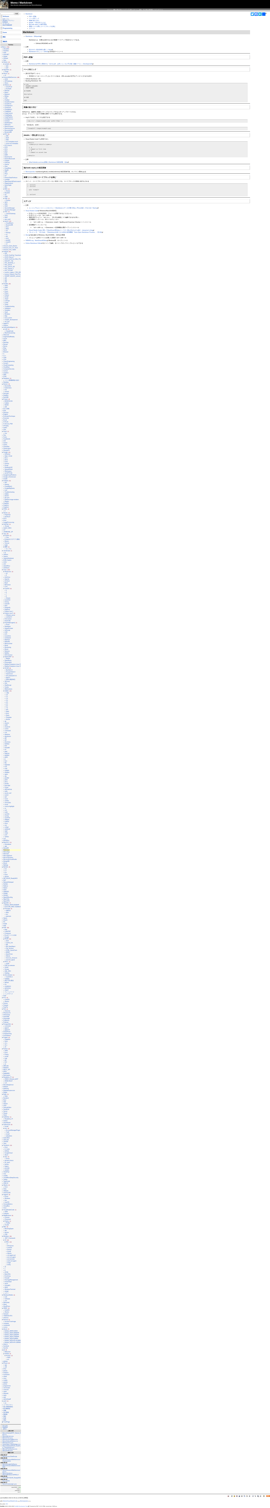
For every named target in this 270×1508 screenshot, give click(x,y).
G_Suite (7, 1149)
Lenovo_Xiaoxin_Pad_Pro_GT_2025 (13, 274)
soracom (6, 1389)
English (5, 414)
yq (5, 1403)
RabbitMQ (6, 1073)
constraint (8, 1026)
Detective (7, 124)
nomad (7, 391)
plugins (7, 501)
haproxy (7, 753)
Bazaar (5, 344)
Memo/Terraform (7, 1473)
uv (5, 1064)
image (6, 71)
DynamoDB (8, 132)
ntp (6, 776)
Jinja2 (6, 299)
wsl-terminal (10, 1259)
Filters (6, 293)
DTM (4, 376)
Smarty (7, 969)
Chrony (7, 602)
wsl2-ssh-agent (11, 1261)
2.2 (7, 696)
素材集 (5, 1414)
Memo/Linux (7, 1442)
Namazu (7, 651)
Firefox (8, 1221)
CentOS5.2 (9, 977)
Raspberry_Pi (8, 1077)
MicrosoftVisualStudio (10, 859)
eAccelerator (9, 975)
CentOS (8, 588)
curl (6, 732)
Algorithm (7, 69)
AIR (6, 253)
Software (6, 16)
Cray (7, 537)
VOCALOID (6, 1192)
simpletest (8, 986)
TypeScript (6, 1181)
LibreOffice (6, 566)
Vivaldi (7, 1225)
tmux (6, 823)
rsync (6, 799)
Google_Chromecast (9, 477)
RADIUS (6, 1067)
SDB (6, 196)
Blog (4, 348)
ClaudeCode (9, 331)
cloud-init (7, 727)
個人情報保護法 (8, 1406)
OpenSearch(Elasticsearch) (13, 181)
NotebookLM (8, 467)
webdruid (7, 829)
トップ (109, 9)
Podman (5, 1022)
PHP (6, 927)
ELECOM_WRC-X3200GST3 (13, 906)
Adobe (5, 56)
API (6, 482)
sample (8, 64)
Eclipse (8, 535)
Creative (5, 373)
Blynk (5, 350)
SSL (6, 683)
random (7, 1170)
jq (5, 552)
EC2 (7, 134)
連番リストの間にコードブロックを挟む (42, 26)
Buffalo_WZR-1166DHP (12, 1335)
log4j (6, 545)
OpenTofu (6, 899)
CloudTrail (9, 87)
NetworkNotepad (8, 882)
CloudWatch (8, 109)
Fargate (7, 160)
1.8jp (7, 693)
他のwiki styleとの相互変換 (38, 24)
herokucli (7, 516)
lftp (6, 763)
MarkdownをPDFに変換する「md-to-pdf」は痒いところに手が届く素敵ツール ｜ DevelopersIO (60, 64)
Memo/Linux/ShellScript (9, 1456)
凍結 (117, 9)
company (6, 1323)
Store (6, 1283)
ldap (6, 316)
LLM (7, 329)
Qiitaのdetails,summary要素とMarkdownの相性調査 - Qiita (48, 162)
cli (5, 75)
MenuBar (5, 1426)
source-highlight (9, 806)
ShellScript (8, 685)
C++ (4, 355)
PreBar (8, 1223)
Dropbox (5, 395)
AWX (6, 287)
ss (5, 808)
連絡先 (5, 41)
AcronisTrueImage (10, 1321)
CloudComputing (8, 365)
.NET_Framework (10, 1238)
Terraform (7, 1145)
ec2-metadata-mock (12, 141)
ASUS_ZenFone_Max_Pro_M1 (13, 259)
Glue (6, 166)
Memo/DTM (6, 1481)
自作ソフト (5, 19)
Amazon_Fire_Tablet (9, 249)
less (6, 761)
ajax (7, 66)
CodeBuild (8, 111)
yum (6, 835)
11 (5, 1266)
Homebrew (8, 844)
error (7, 238)
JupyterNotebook (8, 558)
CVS (6, 586)
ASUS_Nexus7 (9, 257)
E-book (6, 399)
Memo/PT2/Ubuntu (9, 1449)
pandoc (5, 1382)
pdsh (6, 780)
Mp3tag (5, 865)
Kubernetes (8, 388)
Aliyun (6, 73)
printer (5, 1384)
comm (6, 729)
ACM (6, 79)
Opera (5, 918)
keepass (6, 1372)
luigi (6, 1058)
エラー (7, 1293)
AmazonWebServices (11, 77)
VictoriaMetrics (8, 1204)
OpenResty (8, 660)
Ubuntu (7, 1001)
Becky (5, 346)
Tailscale (6, 1139)
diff (6, 738)
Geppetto (7, 1039)
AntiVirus (7, 577)
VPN (6, 215)
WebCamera (8, 689)
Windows (7, 314)
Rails (6, 1096)
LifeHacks (6, 568)
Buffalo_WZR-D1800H (11, 1338)
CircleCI (5, 363)
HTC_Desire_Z (9, 268)
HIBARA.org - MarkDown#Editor (36, 240)
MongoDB (6, 861)
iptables (7, 755)
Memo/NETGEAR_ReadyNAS (11, 1478)
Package (8, 908)
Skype (5, 1113)
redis (6, 791)
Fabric (5, 427)
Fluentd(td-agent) (11, 622)
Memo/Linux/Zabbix (10, 1439)
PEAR (8, 939)
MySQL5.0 (9, 670)
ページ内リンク (34, 18)
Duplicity (7, 609)
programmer (7, 1386)
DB (7, 944)
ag (5, 721)
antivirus (6, 1317)
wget (6, 831)
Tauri (4, 1143)
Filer (4, 429)
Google (6, 452)
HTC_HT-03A (9, 270)
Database (7, 378)
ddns (7, 912)
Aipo (4, 60)
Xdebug (7, 973)
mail (6, 768)
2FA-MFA (6, 49)
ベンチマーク (9, 994)
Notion (5, 888)
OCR (4, 889)
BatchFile (7, 1274)
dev (6, 1230)
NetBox (7, 653)
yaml (5, 1401)
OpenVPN (6, 901)
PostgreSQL (8, 1024)
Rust (4, 1100)
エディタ (32, 28)
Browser (5, 352)
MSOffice (6, 840)
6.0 (7, 706)
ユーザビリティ (8, 1405)
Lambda (7, 179)
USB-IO (5, 1183)
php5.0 (8, 677)
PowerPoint (6, 1031)
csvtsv (5, 1327)
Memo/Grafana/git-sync (9, 1484)
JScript (7, 526)
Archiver (7, 581)
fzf (5, 749)
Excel (5, 420)
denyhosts (8, 736)
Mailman (7, 639)
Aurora (8, 191)
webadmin (9, 1136)
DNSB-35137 (9, 1081)
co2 (6, 1083)
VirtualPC (7, 1285)
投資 (4, 1418)
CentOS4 (7, 600)
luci (7, 914)
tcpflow (7, 821)
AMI (7, 136)
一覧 (143, 9)
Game (5, 32)
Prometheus (7, 1035)
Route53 (7, 193)
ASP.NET (6, 54)
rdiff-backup (8, 789)
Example (8, 88)
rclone (6, 787)
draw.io (5, 1344)
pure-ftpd (7, 785)
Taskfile (5, 1141)
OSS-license (8, 655)
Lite (6, 433)
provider (7, 1168)
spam (5, 1391)
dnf (6, 740)
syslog (7, 816)
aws (7, 1156)
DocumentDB (9, 130)
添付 (131, 9)
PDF (4, 925)
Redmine (6, 1088)
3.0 (7, 700)
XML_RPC (8, 971)
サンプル (8, 549)
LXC (4, 564)
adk (6, 278)
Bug (6, 929)
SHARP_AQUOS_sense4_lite (13, 276)
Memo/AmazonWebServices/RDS (11, 1466)
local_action (8, 318)
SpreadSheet (9, 469)
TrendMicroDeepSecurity (10, 1177)
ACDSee (6, 50)
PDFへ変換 (32, 16)
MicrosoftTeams (8, 857)
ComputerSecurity (8, 369)
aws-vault (7, 219)
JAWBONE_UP (8, 532)
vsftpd (6, 827)
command (8, 730)
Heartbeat (8, 626)
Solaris (5, 1121)
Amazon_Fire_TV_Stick (10, 248)
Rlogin (5, 1092)
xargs (6, 833)
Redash (5, 1086)
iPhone (6, 1363)
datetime (7, 734)
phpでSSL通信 (9, 980)
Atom (27, 235)
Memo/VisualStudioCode (10, 1501)
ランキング (5, 23)
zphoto (7, 836)
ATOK (6, 1272)
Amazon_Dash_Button (10, 246)
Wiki (5, 1227)
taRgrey (7, 819)
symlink (7, 814)
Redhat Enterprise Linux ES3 (13, 664)
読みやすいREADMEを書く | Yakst (40, 49)
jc (5, 759)
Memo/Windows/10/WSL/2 (10, 1475)
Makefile (7, 641)
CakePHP (8, 931)
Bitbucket (7, 1352)
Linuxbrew (8, 636)
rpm (6, 797)
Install (6, 297)
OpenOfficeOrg (8, 897)
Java (5, 533)
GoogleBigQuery (10, 488)
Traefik (5, 1175)
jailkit (6, 757)
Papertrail (7, 515)
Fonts (5, 437)
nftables (7, 772)
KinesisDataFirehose (11, 177)
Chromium (8, 1219)
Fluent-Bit (8, 621)
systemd (7, 817)
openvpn (8, 916)
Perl (5, 1009)
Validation (8, 308)
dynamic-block (9, 1160)
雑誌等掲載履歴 (7, 25)
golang (5, 1361)
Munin (6, 649)
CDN (4, 357)
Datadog (5, 382)
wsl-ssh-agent (11, 1257)
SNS (6, 204)
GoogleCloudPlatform (9, 475)
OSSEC (5, 895)
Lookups (7, 300)
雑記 (4, 37)
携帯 (7, 547)
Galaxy (7, 295)
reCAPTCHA (8, 473)
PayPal (5, 1007)
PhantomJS (7, 1013)
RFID (5, 1071)
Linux (6, 569)
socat (6, 804)
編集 (114, 9)
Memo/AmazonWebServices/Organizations (11, 1460)
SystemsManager (10, 210)
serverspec (6, 1387)
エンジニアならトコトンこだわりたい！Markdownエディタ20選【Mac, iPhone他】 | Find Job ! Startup (63, 208)
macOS (7, 1202)
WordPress (6, 1306)
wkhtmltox (8, 988)
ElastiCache (8, 157)
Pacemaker (8, 662)
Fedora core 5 (10, 613)
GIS (4, 441)
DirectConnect (9, 126)
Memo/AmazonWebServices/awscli (11, 1470)
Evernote (6, 418)
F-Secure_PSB (8, 424)
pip (5, 1060)
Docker (6, 384)
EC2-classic (8, 145)
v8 (5, 1047)
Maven (7, 541)
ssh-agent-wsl (11, 1255)
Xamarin (5, 1314)
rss (6, 984)
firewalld (7, 747)
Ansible (7, 283)
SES (6, 202)
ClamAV (7, 604)
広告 (6, 1234)
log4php (7, 979)
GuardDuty (8, 168)
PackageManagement (11, 1280)
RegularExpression (9, 1090)
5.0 (7, 704)
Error (6, 289)
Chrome (7, 1217)
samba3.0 (9, 617)
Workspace (8, 471)
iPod (4, 1369)
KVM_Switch (7, 560)
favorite (5, 1348)
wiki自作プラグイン (8, 20)
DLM (7, 138)
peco (6, 781)
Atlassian (6, 335)
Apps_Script (8, 456)
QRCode (6, 1066)
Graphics (6, 505)
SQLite (8, 956)
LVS (6, 634)
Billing (6, 96)
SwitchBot (6, 1138)
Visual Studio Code (32, 210)
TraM (7, 1132)
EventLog (7, 1276)
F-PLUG (5, 422)
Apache (7, 579)
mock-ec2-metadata (12, 143)
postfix (7, 783)
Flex (4, 435)
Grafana (7, 480)
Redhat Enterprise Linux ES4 (13, 666)
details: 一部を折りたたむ (37, 22)
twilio (4, 1395)
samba (7, 800)
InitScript (7, 630)
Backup (7, 90)
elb (7, 236)
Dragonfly (7, 607)
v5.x (6, 1045)
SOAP (7, 967)
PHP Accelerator (10, 965)
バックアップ (126, 9)
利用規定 (5, 22)
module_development (11, 319)
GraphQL (6, 503)
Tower (6, 304)
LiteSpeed (8, 638)
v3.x (6, 1043)
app (6, 280)
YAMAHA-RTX (7, 1316)
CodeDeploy (8, 115)
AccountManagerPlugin (13, 1130)
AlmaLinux (9, 571)
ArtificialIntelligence (10, 327)
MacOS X (7, 842)
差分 (120, 9)
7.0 (7, 708)
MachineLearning (10, 333)
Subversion (9, 674)
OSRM (5, 893)
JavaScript (7, 550)
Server (5, 1111)
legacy (7, 1166)
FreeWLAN (6, 439)
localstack (6, 1374)
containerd (6, 1325)
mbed (5, 1376)
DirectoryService (10, 128)
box (6, 1200)
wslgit (9, 1262)
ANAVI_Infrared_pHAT (11, 1079)
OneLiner (7, 1011)
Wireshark (6, 1302)
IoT (6, 175)
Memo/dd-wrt (8, 1436)
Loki (6, 490)
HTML (6, 509)
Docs (6, 458)
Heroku (6, 513)
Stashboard (6, 1122)
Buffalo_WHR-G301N (11, 1331)
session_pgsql (10, 960)
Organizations (9, 183)
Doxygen (6, 393)
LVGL (5, 562)
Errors (8, 624)
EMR (6, 155)
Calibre (7, 403)
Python (8, 200)
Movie (5, 863)
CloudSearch (8, 105)
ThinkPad (6, 1172)
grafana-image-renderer (12, 499)
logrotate (7, 764)
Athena (8, 85)
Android (7, 251)
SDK (7, 198)
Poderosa (6, 1020)
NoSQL (5, 884)
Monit (6, 645)
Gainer (5, 443)
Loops (6, 302)
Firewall (7, 1278)
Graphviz (6, 507)
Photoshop (6, 1014)
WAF (6, 217)
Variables (7, 310)
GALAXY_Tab (9, 261)
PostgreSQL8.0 (10, 672)
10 (6, 573)
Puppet (6, 1037)
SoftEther (7, 1117)
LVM (6, 632)
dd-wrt (6, 1329)
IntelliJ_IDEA (7, 528)
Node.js (5, 886)
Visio (4, 1208)
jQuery (5, 1371)
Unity (5, 1189)
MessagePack (7, 855)
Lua (4, 838)
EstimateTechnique (9, 416)
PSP (4, 996)
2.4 (7, 698)
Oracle (5, 920)
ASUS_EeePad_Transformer (13, 255)
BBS (4, 340)
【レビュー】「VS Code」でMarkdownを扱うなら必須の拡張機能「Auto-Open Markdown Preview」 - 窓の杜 (65, 232)
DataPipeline (8, 123)
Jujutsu (5, 556)
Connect (7, 121)
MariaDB (6, 848)
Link (6, 1297)
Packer (5, 1003)
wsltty (9, 1264)
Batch (6, 92)
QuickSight (8, 185)
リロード (135, 9)
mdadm (7, 770)
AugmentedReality (9, 336)
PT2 (5, 997)
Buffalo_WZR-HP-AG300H (13, 1340)
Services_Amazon (11, 958)
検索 (146, 9)
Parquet (5, 1005)
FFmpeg (5, 425)
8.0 (6, 872)
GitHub (7, 1151)
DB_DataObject (10, 946)
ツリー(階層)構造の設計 (12, 380)
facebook (6, 1346)
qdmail (7, 982)
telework (5, 1393)
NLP (4, 880)
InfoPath (7, 524)
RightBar (5, 1427)
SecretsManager (10, 208)
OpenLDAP (9, 656)
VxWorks (6, 1213)
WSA (6, 1287)
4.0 (7, 702)
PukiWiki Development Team (21, 1506)
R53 (6, 187)
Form (6, 461)
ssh (6, 810)
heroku (7, 1164)
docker (7, 496)
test (6, 1062)
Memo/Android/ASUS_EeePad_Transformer (11, 1446)
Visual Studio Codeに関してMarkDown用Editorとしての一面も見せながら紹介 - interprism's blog (61, 230)
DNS (4, 374)
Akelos (6, 62)
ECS (6, 149)
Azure (5, 338)
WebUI (8, 658)
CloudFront (8, 104)
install (6, 1056)
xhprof (6, 990)
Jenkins (5, 554)
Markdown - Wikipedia (33, 36)
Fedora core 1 (9, 611)
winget (7, 1291)
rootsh (6, 795)
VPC (7, 211)
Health (7, 170)
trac (7, 1128)
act (8, 1359)
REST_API (6, 1069)
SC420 (8, 668)
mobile (5, 1380)
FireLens (7, 162)
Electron (5, 412)
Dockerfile (8, 386)
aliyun (6, 1155)
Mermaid (6, 854)
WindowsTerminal (10, 1289)
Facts (6, 291)
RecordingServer (8, 1085)
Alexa (6, 83)
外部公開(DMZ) (10, 679)
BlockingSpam (9, 1228)
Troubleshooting (9, 306)
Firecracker (8, 619)
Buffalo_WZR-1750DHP (12, 1336)
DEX (7, 1504)
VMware (5, 1191)
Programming (7, 28)
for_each (7, 1162)
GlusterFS (6, 450)
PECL (7, 961)
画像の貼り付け (34, 20)
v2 (6, 244)
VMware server (10, 615)
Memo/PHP (7, 1450)
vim (6, 825)
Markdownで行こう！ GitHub (38, 51)
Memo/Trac (7, 1438)
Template (8, 717)
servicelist (8, 802)
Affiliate (5, 58)
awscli (8, 221)
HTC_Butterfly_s (10, 263)
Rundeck (6, 1098)
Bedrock (7, 94)
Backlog (5, 342)
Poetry (7, 1054)
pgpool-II (7, 1030)
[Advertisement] (256, 47)
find (6, 746)
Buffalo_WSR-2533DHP (12, 905)
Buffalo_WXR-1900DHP (12, 1333)
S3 (5, 194)
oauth (7, 963)
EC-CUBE (6, 408)
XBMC (6, 1308)
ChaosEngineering (8, 361)
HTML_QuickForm (11, 950)
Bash (6, 583)
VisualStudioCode (9, 1210)
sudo (6, 812)
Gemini (7, 463)
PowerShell (8, 1281)
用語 (4, 1420)
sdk (6, 282)
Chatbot (7, 100)
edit (6, 407)
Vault (6, 312)
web (4, 1397)
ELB (6, 153)
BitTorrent (8, 585)
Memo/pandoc (30, 171)
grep (6, 751)
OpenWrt (7, 903)
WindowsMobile (9, 1295)
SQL (4, 1102)
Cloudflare (6, 367)
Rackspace (6, 1075)
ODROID (6, 891)
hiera (6, 1041)
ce (6, 234)
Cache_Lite (9, 942)
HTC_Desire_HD (10, 266)
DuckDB (5, 397)
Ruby (6, 1094)
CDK (6, 98)
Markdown (26, 2)
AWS (6, 285)
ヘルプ (155, 9)
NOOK (7, 405)
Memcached (8, 643)
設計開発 (6, 1412)
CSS (4, 359)
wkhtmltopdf (7, 1399)
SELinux (7, 681)
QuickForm (9, 954)
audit (6, 725)
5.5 (6, 869)
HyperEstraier (9, 628)
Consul (5, 371)
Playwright (6, 1018)
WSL (9, 1242)
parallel (8, 240)
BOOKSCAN (8, 401)
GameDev (6, 446)
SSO (6, 206)
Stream (8, 598)
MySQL (6, 867)
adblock (8, 910)
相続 (4, 1416)
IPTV (5, 518)
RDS (7, 189)
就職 (4, 1410)
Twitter (5, 1179)
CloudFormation (9, 102)
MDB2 (8, 952)
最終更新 (150, 9)
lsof (6, 766)
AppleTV (6, 323)
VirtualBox (6, 1206)
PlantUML (6, 1016)
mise (4, 1378)
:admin (4, 1429)
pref (7, 68)
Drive (6, 460)
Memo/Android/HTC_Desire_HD (11, 1433)
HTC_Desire (8, 265)
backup (8, 232)
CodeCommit (9, 113)
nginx (6, 774)
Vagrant (6, 1194)
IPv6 (6, 174)
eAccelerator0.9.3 (11, 675)
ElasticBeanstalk (10, 158)
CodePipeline (9, 117)
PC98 (5, 924)
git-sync (7, 497)
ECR (6, 147)
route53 (8, 242)
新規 (140, 9)
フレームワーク (9, 992)
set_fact (7, 321)
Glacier (7, 164)
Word (5, 1304)
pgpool (7, 1028)
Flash (6, 431)
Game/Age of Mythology (11, 1444)
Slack (7, 715)
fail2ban (7, 744)
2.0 (7, 694)
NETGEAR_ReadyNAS (10, 878)
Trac (4, 1174)
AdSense (7, 454)
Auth (7, 941)
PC (4, 922)
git (5, 1350)
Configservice (9, 119)
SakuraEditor (7, 1107)
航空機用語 (6, 1408)
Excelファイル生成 (10, 935)
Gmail (6, 465)
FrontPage (6, 1422)
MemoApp (6, 852)
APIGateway (8, 81)
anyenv (7, 723)
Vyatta (7, 687)
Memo (14, 2)
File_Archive (10, 948)
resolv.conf (8, 793)
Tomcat (7, 543)
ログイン (160, 9)
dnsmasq (7, 742)
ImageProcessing (8, 522)
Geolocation (7, 448)
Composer (8, 933)
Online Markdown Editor (34, 243)
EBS (7, 140)
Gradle (5, 479)
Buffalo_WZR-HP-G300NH (13, 1342)
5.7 (6, 871)
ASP (4, 52)
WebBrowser (8, 1215)
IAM (6, 172)
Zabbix (7, 494)
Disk (6, 605)
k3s (6, 390)
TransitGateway (11, 213)
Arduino (5, 325)
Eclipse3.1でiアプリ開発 (12, 539)
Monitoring (8, 647)
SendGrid (6, 1109)
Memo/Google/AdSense (9, 1464)
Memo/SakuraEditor (10, 1441)
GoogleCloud (8, 1153)
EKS (6, 151)
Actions (9, 1355)
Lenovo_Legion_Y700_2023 (13, 272)
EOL (4, 410)
